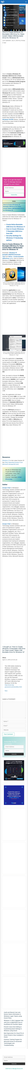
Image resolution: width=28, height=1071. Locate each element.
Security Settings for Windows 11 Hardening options (14, 238)
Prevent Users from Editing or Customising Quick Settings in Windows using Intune (13, 1028)
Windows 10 (6, 460)
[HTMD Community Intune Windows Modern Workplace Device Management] (2, 2)
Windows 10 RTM (7, 119)
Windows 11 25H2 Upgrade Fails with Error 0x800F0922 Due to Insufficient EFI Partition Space (13, 1022)
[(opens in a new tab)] (13, 460)
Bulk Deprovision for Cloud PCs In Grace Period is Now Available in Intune (14, 1035)
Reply (6, 690)
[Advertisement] (14, 58)
